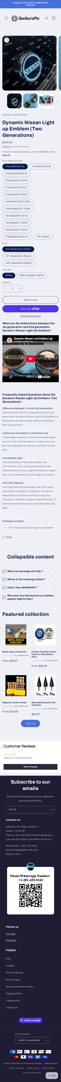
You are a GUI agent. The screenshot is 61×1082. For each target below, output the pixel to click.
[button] (6, 18)
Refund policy (48, 1068)
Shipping (6, 146)
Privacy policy (33, 1068)
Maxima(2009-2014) (17, 173)
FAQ (8, 959)
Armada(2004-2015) (17, 216)
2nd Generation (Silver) (18, 249)
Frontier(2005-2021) (17, 187)
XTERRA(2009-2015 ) (17, 237)
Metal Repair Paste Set (14, 652)
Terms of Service (14, 973)
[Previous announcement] (5, 4)
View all (30, 723)
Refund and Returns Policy (20, 987)
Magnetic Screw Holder (14, 702)
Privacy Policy (13, 980)
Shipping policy (51, 1063)
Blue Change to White (32, 275)
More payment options (30, 316)
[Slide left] (3, 101)
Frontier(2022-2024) (17, 194)
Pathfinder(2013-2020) (18, 201)
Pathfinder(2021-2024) (18, 209)
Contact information (32, 1073)
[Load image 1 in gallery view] (14, 101)
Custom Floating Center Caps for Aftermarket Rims (44, 654)
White (9, 275)
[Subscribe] (51, 809)
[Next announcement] (55, 4)
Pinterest (11, 940)
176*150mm (43, 237)
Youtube (10, 934)
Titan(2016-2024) (41, 166)
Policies (10, 966)
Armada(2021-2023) (17, 230)
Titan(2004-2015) (15, 166)
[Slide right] (57, 101)
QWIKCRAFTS (17, 1063)
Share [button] (9, 537)
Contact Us (12, 1008)
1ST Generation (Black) (18, 256)
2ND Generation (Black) (19, 263)
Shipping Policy (14, 994)
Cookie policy (13, 1001)
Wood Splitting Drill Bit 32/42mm (44, 703)
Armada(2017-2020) (17, 223)
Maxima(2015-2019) (17, 180)
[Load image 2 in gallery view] (30, 101)
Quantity (6, 282)
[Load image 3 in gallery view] (46, 101)
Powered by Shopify (33, 1063)
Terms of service (16, 1068)
